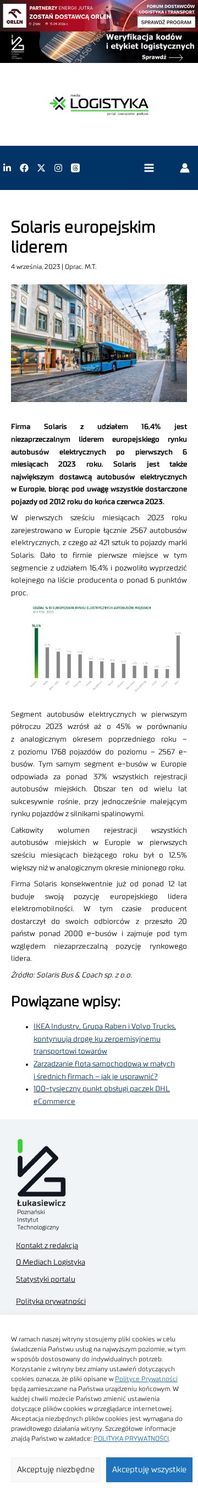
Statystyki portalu (45, 1279)
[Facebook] (24, 168)
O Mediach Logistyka (50, 1262)
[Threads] (75, 168)
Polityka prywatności (51, 1301)
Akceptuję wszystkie (149, 1470)
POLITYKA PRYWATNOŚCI (131, 1438)
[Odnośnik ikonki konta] (185, 168)
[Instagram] (58, 168)
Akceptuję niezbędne (56, 1470)
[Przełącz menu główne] (149, 168)
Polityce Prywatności (146, 1379)
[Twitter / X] (41, 168)
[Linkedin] (7, 168)
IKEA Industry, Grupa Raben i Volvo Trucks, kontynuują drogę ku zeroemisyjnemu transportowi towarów (105, 1039)
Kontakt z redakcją (47, 1246)
